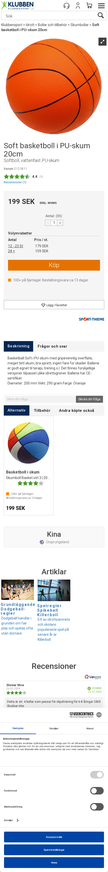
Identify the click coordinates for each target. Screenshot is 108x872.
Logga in (78, 6)
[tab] (18, 346)
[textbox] (40, 399)
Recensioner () (15, 182)
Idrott (30, 25)
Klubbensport (11, 25)
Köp (54, 265)
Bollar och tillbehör (52, 25)
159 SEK (41, 251)
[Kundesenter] (66, 5)
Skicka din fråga (89, 399)
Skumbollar (80, 25)
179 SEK (41, 246)
